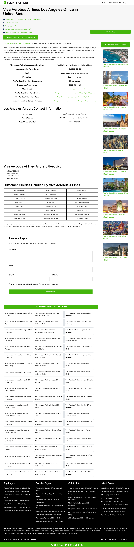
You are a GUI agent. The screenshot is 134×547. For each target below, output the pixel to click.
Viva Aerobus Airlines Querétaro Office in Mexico (48, 423)
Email (11, 275)
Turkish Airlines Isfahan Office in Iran (16, 491)
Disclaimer (112, 539)
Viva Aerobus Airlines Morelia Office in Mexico (48, 398)
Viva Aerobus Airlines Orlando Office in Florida (18, 348)
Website (55, 275)
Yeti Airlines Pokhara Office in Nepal (113, 511)
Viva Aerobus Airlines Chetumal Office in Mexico (78, 456)
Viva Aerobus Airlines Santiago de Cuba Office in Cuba (47, 314)
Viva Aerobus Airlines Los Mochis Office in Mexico (46, 448)
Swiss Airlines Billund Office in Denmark (17, 510)
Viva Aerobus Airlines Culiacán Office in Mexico (78, 323)
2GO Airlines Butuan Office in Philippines (114, 491)
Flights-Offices (9, 43)
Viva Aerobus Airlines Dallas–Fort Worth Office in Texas (16, 414)
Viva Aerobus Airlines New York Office (18, 373)
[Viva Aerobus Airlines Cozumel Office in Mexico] (115, 56)
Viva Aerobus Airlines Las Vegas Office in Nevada (18, 331)
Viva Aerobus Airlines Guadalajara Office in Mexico (77, 414)
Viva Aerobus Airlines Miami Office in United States (18, 439)
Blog (124, 3)
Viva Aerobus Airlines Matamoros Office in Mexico (16, 389)
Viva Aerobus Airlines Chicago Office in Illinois (48, 431)
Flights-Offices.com (16, 539)
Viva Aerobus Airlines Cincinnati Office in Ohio (78, 389)
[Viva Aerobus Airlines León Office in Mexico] (115, 228)
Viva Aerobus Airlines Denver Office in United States (48, 456)
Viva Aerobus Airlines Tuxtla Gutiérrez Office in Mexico (48, 364)
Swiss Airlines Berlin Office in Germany (17, 504)
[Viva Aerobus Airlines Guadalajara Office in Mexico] (115, 120)
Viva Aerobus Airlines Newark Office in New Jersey (18, 364)
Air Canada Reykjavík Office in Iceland (49, 518)
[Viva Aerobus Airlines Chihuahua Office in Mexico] (115, 206)
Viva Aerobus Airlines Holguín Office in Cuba (48, 406)
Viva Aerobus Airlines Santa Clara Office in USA (46, 465)
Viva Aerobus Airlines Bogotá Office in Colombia (18, 339)
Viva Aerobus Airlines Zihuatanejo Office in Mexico (46, 323)
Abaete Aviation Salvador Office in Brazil (115, 505)
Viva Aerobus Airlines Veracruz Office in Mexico (18, 356)
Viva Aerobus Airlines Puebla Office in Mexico (18, 448)
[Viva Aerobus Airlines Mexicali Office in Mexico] (115, 185)
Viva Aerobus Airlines (22, 43)
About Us (102, 539)
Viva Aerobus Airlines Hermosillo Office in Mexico (18, 381)
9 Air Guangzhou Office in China (112, 501)
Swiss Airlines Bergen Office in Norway (17, 501)
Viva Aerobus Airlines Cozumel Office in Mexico (78, 439)
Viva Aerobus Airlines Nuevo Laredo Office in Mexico (47, 339)
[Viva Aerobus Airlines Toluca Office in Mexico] (115, 249)
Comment (13, 249)
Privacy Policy (123, 539)
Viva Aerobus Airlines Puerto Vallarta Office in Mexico (47, 473)
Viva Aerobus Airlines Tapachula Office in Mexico (78, 331)
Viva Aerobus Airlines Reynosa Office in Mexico (79, 381)
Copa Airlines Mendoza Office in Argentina (83, 488)
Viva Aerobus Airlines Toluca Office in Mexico (78, 373)
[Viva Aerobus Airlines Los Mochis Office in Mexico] (115, 163)
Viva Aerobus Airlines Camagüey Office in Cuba (18, 314)
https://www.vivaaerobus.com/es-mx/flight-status (74, 97)
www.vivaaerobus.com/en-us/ (74, 89)
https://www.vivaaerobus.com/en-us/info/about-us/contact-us (74, 101)
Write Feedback (110, 32)
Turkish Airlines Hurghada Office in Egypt (18, 488)
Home (104, 3)
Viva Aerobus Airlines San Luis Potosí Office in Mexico (78, 339)
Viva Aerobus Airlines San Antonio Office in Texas (17, 406)
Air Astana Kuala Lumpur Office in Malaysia (51, 511)
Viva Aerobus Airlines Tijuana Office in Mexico (78, 448)
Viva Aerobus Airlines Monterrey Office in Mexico (18, 465)
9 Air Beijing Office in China (110, 495)
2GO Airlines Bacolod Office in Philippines (115, 488)
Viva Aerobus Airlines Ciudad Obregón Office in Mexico (48, 356)
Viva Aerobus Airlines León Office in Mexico (77, 431)
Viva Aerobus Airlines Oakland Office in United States (48, 348)
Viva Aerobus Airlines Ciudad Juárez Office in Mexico (47, 373)
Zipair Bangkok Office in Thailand (112, 515)
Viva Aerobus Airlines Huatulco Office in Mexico (78, 314)
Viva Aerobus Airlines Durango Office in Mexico (18, 398)
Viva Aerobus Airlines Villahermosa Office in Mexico (17, 431)
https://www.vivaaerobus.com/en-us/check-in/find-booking (74, 93)
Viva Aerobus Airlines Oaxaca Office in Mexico (48, 381)
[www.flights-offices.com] (16, 2)
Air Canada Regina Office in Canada (48, 514)
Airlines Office (114, 3)
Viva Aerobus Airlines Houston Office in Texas (18, 323)
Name (11, 266)
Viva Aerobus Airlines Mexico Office (17, 456)
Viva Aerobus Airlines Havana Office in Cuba (78, 423)
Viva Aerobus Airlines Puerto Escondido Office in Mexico (45, 331)
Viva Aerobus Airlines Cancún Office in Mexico (78, 348)
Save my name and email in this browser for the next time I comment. (34, 284)
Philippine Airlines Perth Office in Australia (82, 509)
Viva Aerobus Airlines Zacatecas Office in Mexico (18, 423)
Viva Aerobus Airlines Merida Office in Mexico (48, 389)
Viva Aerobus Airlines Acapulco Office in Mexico (78, 356)
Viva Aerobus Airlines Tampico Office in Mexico (78, 406)
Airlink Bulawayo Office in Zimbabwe (81, 518)
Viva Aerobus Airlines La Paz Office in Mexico (48, 439)
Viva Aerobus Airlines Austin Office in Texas (48, 414)
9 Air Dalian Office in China (110, 498)
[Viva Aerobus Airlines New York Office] (115, 142)
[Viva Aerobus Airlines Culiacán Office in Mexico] (115, 77)
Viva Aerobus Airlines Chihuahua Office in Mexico (78, 473)
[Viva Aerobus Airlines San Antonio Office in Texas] (115, 99)
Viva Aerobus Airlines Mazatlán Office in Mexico (18, 473)
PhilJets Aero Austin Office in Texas (113, 508)
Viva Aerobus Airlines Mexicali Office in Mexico (78, 398)
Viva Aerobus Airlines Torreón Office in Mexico (78, 465)
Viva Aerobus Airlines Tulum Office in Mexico (78, 364)
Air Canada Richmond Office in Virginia (49, 521)
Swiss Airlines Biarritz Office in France (17, 507)
